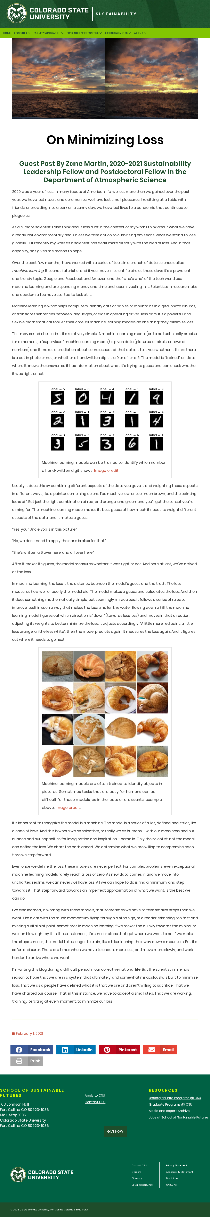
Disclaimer (172, 1178)
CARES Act (171, 1184)
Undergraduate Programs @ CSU (175, 1098)
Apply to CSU (95, 1095)
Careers (136, 1172)
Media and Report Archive (169, 1110)
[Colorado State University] (46, 14)
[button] (31, 1049)
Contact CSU (95, 1102)
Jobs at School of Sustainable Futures (179, 1117)
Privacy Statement (176, 1165)
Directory (137, 1178)
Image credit (106, 470)
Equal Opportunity (142, 1184)
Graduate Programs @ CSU (170, 1104)
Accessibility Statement (179, 1172)
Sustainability (116, 14)
